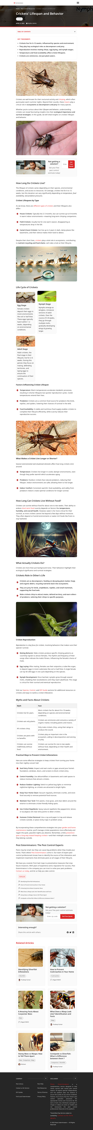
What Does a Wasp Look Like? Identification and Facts (36, 891)
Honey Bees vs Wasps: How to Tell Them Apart (34, 895)
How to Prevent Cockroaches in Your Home (33, 885)
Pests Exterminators (59, 1084)
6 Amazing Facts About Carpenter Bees (32, 888)
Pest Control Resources (28, 9)
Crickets (19, 19)
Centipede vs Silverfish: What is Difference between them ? (37, 898)
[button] (74, 31)
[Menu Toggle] (78, 2)
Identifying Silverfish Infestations (30, 881)
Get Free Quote (71, 164)
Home (18, 9)
